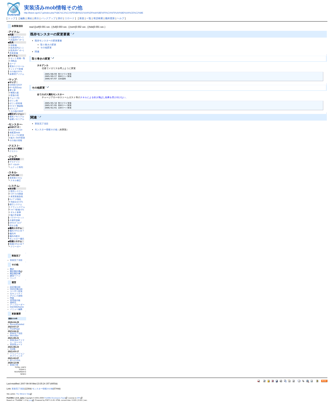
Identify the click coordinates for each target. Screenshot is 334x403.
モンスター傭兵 (17, 239)
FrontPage (15, 329)
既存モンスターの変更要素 (48, 40)
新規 (81, 18)
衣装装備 (14, 53)
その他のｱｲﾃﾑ (16, 71)
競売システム (16, 191)
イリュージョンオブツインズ (17, 354)
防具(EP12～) (16, 48)
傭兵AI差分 (15, 236)
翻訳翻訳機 (15, 271)
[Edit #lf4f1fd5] (73, 33)
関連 (37, 51)
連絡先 (13, 302)
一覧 (88, 18)
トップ (11, 18)
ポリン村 (14, 101)
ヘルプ (120, 18)
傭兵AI (13, 233)
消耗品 (13, 61)
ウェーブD (14, 98)
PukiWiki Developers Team (54, 398)
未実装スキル (16, 178)
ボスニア (14, 108)
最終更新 (110, 18)
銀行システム (16, 204)
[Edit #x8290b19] (53, 58)
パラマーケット (17, 217)
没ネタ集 (14, 225)
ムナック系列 (16, 167)
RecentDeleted (17, 324)
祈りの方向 (15, 360)
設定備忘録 (15, 287)
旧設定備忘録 (16, 289)
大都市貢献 (15, 220)
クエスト (14, 151)
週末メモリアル (17, 116)
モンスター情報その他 (46, 129)
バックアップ (48, 18)
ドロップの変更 (17, 135)
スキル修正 (15, 180)
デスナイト (15, 162)
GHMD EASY (16, 85)
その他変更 (46, 47)
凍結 (29, 18)
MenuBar (14, 335)
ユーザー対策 (16, 291)
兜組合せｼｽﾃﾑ (16, 202)
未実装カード (16, 344)
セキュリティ (16, 293)
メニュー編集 (16, 309)
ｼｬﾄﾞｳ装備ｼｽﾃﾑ (17, 209)
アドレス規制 (16, 296)
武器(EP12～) (16, 37)
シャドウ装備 (16, 69)
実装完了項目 (16, 260)
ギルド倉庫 (15, 212)
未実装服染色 (16, 196)
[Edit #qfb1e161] (40, 116)
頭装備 (13, 45)
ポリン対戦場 (16, 103)
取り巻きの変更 (48, 44)
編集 (22, 18)
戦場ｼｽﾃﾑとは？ (17, 244)
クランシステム (17, 207)
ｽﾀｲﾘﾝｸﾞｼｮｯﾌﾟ (16, 223)
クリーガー (15, 246)
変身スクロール (17, 66)
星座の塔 (14, 95)
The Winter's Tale (23, 394)
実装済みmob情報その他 (53, 7)
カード (13, 63)
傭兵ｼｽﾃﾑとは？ (17, 231)
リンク (13, 278)
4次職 (12, 349)
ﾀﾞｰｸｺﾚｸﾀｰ (15, 164)
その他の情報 (16, 140)
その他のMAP (16, 111)
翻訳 (12, 269)
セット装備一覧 (17, 58)
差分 (36, 18)
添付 (60, 18)
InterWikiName (17, 307)
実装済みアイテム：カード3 (17, 341)
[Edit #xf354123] (48, 87)
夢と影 (13, 90)
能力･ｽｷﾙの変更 (17, 138)
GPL (79, 398)
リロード (69, 18)
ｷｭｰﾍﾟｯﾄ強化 (15, 199)
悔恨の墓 (14, 93)
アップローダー (17, 304)
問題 (12, 298)
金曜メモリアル (17, 119)
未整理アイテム (17, 74)
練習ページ (15, 276)
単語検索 (98, 18)
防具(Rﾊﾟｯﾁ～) (17, 50)
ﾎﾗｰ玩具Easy (16, 87)
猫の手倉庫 (15, 215)
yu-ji (30, 400)
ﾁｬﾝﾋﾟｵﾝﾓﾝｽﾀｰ (16, 130)
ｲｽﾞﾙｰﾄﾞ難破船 (16, 106)
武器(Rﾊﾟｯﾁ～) (17, 40)
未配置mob (15, 132)
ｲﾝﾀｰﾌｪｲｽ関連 (16, 194)
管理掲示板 (15, 300)
